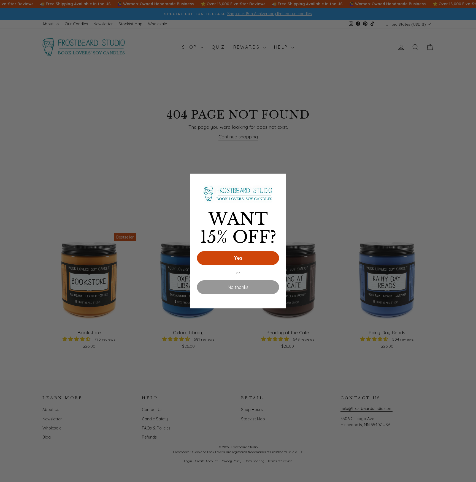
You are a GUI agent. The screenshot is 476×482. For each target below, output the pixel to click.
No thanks (238, 287)
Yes (238, 258)
